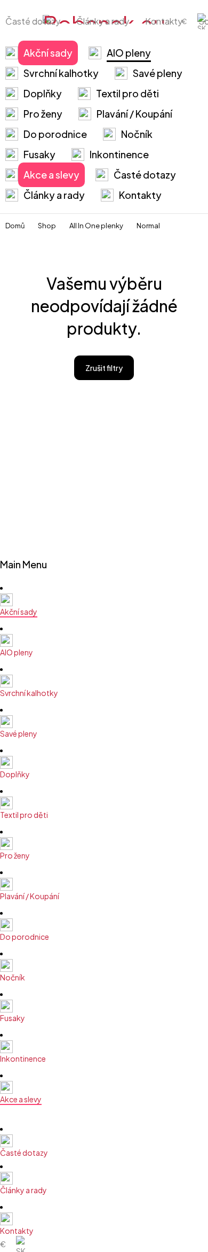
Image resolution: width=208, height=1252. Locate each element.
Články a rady (102, 21)
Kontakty (163, 21)
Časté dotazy (32, 21)
